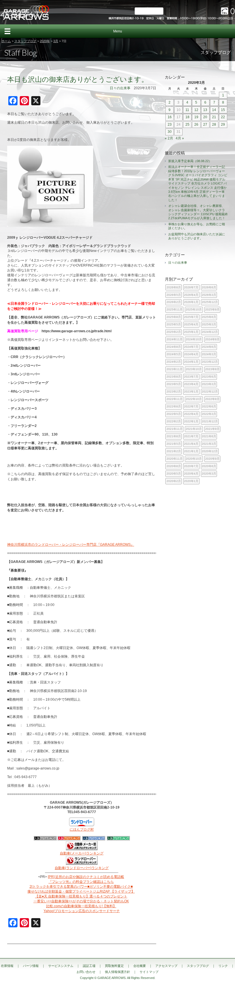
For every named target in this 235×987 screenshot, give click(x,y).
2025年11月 (175, 309)
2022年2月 (174, 421)
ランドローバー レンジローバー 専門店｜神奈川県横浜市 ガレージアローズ (26, 12)
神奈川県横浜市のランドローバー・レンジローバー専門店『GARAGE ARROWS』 (70, 545)
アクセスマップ (166, 965)
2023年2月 (174, 391)
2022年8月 (174, 406)
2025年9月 (212, 309)
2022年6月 (209, 406)
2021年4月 (191, 443)
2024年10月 (194, 339)
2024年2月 (174, 361)
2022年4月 (191, 413)
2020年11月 (175, 458)
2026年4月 (191, 294)
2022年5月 (174, 413)
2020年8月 (174, 466)
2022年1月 (191, 421)
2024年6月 (209, 346)
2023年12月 (210, 361)
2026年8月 (174, 287)
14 (214, 110)
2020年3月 (209, 473)
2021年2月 (174, 451)
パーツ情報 (31, 965)
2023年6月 (209, 376)
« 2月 (169, 138)
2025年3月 (209, 324)
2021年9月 (212, 428)
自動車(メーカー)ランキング (81, 853)
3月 (55, 41)
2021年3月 (209, 443)
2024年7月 (191, 346)
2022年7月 (191, 406)
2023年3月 (209, 384)
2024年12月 (210, 331)
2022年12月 (210, 391)
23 (170, 125)
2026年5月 (174, 294)
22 (223, 117)
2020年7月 (191, 466)
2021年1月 (191, 451)
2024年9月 (212, 339)
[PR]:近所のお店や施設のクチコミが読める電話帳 (86, 877)
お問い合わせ (86, 972)
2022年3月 (209, 413)
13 (205, 110)
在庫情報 (7, 965)
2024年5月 (174, 354)
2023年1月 (191, 391)
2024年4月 (191, 354)
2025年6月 (209, 316)
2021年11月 (175, 428)
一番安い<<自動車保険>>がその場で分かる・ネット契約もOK (81, 901)
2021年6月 (209, 436)
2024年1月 (191, 361)
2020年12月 (210, 451)
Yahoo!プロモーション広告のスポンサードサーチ (82, 911)
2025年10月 (194, 309)
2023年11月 (175, 369)
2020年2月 (174, 481)
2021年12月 (210, 421)
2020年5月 (174, 473)
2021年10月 (194, 428)
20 (205, 117)
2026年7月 (191, 287)
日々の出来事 (120, 88)
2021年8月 (174, 436)
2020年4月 (191, 473)
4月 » (180, 138)
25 (187, 125)
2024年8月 (174, 346)
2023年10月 (194, 369)
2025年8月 (174, 316)
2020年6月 (209, 466)
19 (196, 117)
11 (187, 110)
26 (196, 125)
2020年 (45, 41)
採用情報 (149, 11)
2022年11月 (175, 399)
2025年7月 (191, 316)
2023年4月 (191, 384)
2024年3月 (209, 354)
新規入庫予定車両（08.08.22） (190, 161)
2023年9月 (212, 369)
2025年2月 (174, 331)
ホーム (6, 41)
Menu (117, 31)
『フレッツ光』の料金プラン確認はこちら (81, 882)
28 (214, 125)
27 (205, 125)
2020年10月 (194, 458)
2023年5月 (174, 384)
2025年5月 (174, 324)
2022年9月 (212, 399)
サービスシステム (60, 965)
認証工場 (89, 965)
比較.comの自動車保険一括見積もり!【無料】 (81, 906)
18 (187, 117)
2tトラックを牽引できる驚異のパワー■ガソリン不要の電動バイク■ (81, 887)
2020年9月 (212, 458)
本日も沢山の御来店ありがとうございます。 (77, 79)
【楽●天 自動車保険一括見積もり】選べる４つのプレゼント (81, 896)
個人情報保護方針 (117, 972)
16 (170, 117)
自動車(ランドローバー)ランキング (82, 868)
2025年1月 (191, 331)
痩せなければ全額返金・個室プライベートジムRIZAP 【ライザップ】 (81, 891)
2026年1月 (191, 302)
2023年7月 (191, 376)
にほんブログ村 (82, 829)
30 (170, 132)
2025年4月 (191, 324)
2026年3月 (209, 294)
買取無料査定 (114, 965)
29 (223, 125)
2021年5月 (174, 443)
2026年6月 (209, 287)
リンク (223, 965)
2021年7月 (191, 436)
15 (223, 110)
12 (196, 110)
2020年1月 (191, 481)
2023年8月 (174, 376)
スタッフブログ (25, 41)
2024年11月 (175, 339)
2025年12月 (210, 302)
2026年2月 (174, 302)
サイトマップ (149, 972)
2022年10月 (194, 399)
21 (214, 117)
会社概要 (139, 965)
